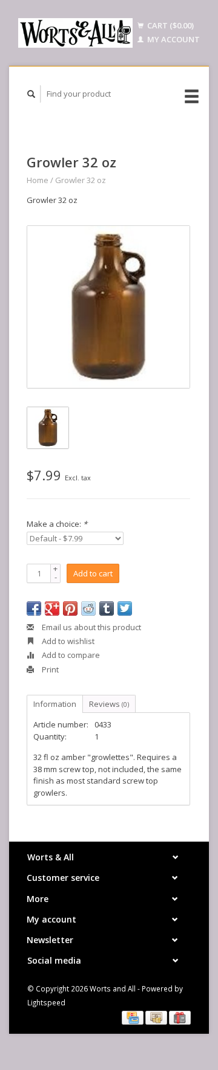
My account (172, 39)
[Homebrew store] (75, 33)
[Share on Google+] (52, 608)
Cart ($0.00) (169, 25)
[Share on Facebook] (34, 608)
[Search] (31, 94)
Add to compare (70, 654)
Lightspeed (46, 1002)
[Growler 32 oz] (108, 307)
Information (54, 703)
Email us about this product (90, 627)
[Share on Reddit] (88, 608)
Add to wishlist (67, 641)
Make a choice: (57, 523)
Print (49, 669)
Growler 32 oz (80, 180)
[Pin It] (70, 608)
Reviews (109, 703)
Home (37, 180)
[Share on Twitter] (124, 608)
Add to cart (93, 573)
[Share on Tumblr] (106, 608)
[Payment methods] (133, 1016)
